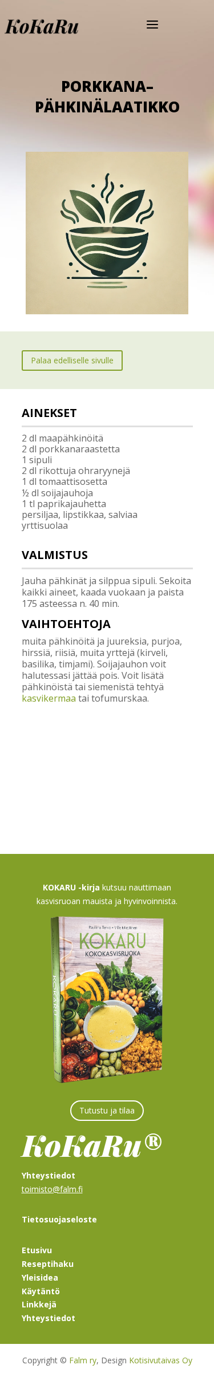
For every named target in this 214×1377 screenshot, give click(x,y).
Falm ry (82, 1360)
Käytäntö (41, 1291)
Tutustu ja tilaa (107, 1110)
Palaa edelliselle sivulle (72, 360)
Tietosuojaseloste (59, 1219)
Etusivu (37, 1250)
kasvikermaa (49, 698)
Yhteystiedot (48, 1318)
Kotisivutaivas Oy (160, 1360)
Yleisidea (40, 1277)
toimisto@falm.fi (52, 1189)
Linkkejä (39, 1304)
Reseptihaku (48, 1263)
